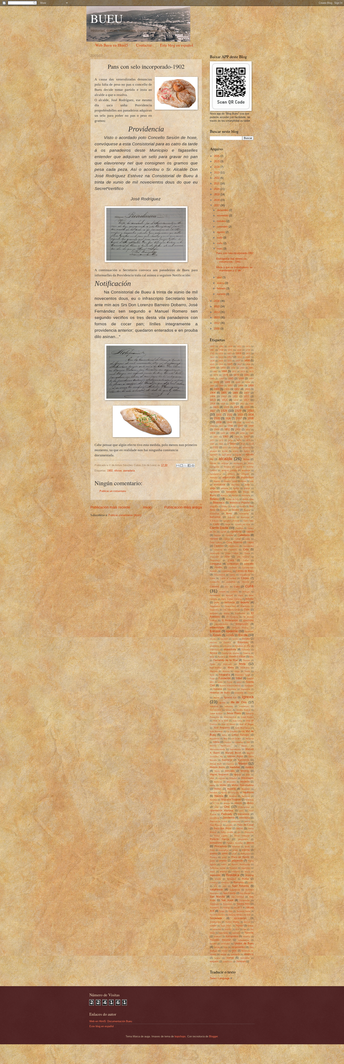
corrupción (214, 582)
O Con (216, 803)
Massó (242, 763)
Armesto (213, 477)
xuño (220, 243)
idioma (216, 697)
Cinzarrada (215, 560)
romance (214, 882)
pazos (239, 828)
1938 (250, 418)
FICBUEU (244, 668)
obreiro (238, 803)
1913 (212, 399)
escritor (235, 639)
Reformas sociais (218, 868)
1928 (224, 410)
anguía (239, 467)
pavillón (229, 825)
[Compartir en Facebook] (189, 465)
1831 (229, 361)
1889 (227, 382)
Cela (245, 549)
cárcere (214, 539)
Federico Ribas (237, 656)
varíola (217, 947)
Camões (239, 528)
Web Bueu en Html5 (111, 45)
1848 (248, 364)
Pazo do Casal (245, 825)
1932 (229, 414)
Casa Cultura (216, 542)
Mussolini (245, 789)
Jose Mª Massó (228, 724)
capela (250, 531)
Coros (212, 578)
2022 (217, 177)
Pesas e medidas (235, 843)
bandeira (215, 492)
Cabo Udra (248, 521)
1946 (230, 426)
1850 (223, 368)
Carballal (229, 535)
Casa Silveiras (234, 542)
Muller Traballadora (243, 785)
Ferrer (212, 664)
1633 (230, 346)
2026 (217, 156)
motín (212, 785)
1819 (239, 357)
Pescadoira (220, 846)
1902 (110, 470)
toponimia (223, 933)
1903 (247, 389)
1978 (248, 440)
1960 (251, 433)
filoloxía (226, 671)
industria (229, 706)
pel (239, 832)
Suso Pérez (226, 926)
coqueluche (244, 575)
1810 (248, 353)
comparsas (233, 564)
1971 (212, 440)
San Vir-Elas (237, 897)
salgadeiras (216, 889)
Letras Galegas (240, 735)
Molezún (233, 778)
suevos (247, 922)
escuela (213, 642)
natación (235, 792)
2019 (217, 194)
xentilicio (249, 954)
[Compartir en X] (185, 465)
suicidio (213, 926)
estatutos (227, 646)
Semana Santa (243, 911)
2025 (217, 161)
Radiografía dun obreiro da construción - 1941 (231, 260)
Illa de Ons (239, 702)
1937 (239, 418)
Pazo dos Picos (222, 828)
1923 (216, 407)
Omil (216, 807)
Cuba (237, 586)
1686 (221, 350)
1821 (248, 357)
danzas (229, 595)
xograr (217, 958)
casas (250, 542)
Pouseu (213, 857)
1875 (251, 371)
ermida (230, 635)
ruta (224, 886)
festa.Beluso (215, 668)
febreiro (221, 288)
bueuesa (245, 517)
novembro (223, 215)
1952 (238, 429)
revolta (218, 879)
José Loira (237, 721)
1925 (236, 407)
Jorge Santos (247, 717)
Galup (230, 682)
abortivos (246, 447)
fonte (212, 675)
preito (212, 861)
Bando (246, 492)
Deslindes (214, 610)
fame (212, 657)
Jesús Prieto (234, 713)
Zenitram (241, 961)
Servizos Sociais (217, 915)
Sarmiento (214, 908)
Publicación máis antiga (183, 507)
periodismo (216, 843)
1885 (231, 378)
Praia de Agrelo (240, 857)
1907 (246, 393)
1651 (239, 346)
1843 (212, 364)
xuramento (228, 961)
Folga (237, 671)
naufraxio (248, 792)
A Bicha (234, 447)
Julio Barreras (216, 731)
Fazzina (221, 657)
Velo (226, 947)
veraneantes (238, 947)
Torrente (249, 933)
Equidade (249, 631)
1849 (212, 368)
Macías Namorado (220, 746)
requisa (249, 875)
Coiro (231, 560)
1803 (229, 353)
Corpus (245, 578)
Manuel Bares (233, 753)
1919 (222, 404)
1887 (251, 378)
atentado (235, 485)
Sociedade (216, 918)
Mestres (244, 771)
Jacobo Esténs (243, 710)
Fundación (225, 678)
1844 (220, 364)
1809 (238, 353)
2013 (217, 317)
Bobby (225, 506)
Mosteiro (245, 781)
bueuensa (244, 513)
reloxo (247, 871)
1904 (212, 392)
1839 (247, 360)
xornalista (245, 958)
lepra (224, 735)
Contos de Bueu (245, 571)
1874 (242, 371)
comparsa (215, 563)
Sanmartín (227, 904)
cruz (227, 587)
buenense (214, 513)
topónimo (236, 933)
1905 (224, 392)
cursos (222, 592)
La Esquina (232, 731)
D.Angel (246, 592)
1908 (212, 396)
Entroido (215, 631)
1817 (230, 357)
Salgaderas (235, 890)
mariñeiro (227, 760)
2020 (217, 189)
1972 (221, 440)
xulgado (214, 961)
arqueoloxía (228, 477)
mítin (212, 778)
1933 (240, 414)
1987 (212, 444)
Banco (236, 488)
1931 (219, 414)
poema (246, 850)
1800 (220, 353)
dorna (226, 613)
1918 (212, 403)
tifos (237, 929)
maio (220, 248)
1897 (230, 385)
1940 (229, 422)
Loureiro (227, 742)
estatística (214, 646)
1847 (239, 364)
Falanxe (246, 653)
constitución (226, 571)
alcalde (225, 458)
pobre (235, 850)
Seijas (222, 911)
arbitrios (231, 474)
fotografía (224, 674)
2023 (217, 172)
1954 (212, 433)
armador (245, 474)
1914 (224, 399)
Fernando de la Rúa (225, 660)
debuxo (249, 599)
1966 (236, 437)
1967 (246, 436)
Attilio (247, 485)
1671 (248, 346)
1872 (234, 371)
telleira (251, 926)
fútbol (239, 678)
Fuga (212, 678)
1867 (215, 371)
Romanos (239, 882)
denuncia (230, 602)
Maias (244, 746)
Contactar (144, 45)
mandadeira (235, 749)
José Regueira (221, 728)
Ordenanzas (244, 807)
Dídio (247, 609)
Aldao (246, 459)
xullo (220, 237)
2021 (217, 183)
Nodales (213, 800)
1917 (246, 400)
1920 (232, 403)
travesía (246, 936)
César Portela (231, 553)
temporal (217, 929)
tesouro (228, 929)
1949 (216, 429)
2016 (217, 300)
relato (212, 871)
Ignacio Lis (230, 697)
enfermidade (217, 627)
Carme (238, 539)
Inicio (147, 507)
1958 (242, 433)
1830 (220, 361)
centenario (215, 553)
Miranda (237, 775)
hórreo (251, 693)
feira (252, 657)
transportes (232, 936)
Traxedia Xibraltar (220, 940)
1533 (212, 346)
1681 (212, 350)
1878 (225, 375)
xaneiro (221, 293)
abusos (213, 451)
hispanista (245, 689)
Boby (233, 506)
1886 (241, 378)
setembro (223, 226)
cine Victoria (243, 557)
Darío (240, 595)
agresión (214, 455)
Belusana (246, 495)
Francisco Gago (242, 675)
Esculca (227, 642)
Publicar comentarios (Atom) (124, 515)
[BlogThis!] (182, 465)
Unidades (225, 944)
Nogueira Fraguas (231, 799)
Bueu (229, 513)
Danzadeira (215, 595)
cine (227, 556)
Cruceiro (214, 586)
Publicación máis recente (110, 507)
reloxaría (236, 871)
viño (234, 951)
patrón (247, 821)
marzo (221, 283)
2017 (217, 205)
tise (244, 929)
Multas (217, 789)
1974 (230, 440)
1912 (246, 396)
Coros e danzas (228, 578)
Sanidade (214, 904)
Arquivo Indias (230, 481)
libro (225, 738)
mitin (248, 775)
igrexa (248, 696)
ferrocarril (227, 664)
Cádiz (216, 524)
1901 (227, 389)
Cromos (245, 582)
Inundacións (215, 710)
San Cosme (229, 893)
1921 (242, 404)
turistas (213, 944)
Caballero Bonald (231, 521)
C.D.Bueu (214, 521)
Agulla (238, 455)
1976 (239, 440)
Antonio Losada (229, 470)
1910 (224, 396)
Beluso (214, 499)
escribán (224, 639)
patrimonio (235, 821)
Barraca (224, 495)
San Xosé (227, 900)
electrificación (222, 624)
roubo (251, 882)
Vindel (224, 951)
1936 (228, 418)
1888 (216, 382)
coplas (232, 575)
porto (234, 854)
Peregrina (249, 832)
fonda (247, 671)
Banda (247, 488)
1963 (215, 437)
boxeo (235, 510)
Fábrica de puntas (230, 653)
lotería (216, 742)
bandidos (231, 492)
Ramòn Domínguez (241, 864)
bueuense (215, 517)
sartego (226, 908)
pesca (250, 842)
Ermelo (217, 635)
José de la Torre (220, 721)
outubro (221, 221)
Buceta (247, 510)
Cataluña (233, 550)
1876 (215, 375)
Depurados (215, 606)
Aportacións (215, 474)
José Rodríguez (242, 728)
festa (242, 663)
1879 (236, 375)
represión (215, 875)
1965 (226, 436)
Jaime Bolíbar (216, 713)
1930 (250, 410)
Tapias (239, 925)
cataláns (218, 550)
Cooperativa (219, 575)
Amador (227, 467)
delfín (216, 602)
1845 (230, 364)
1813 (220, 357)
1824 (212, 361)
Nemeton (246, 796)
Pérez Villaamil (242, 836)
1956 (232, 433)
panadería (214, 818)
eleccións (248, 620)
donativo (214, 613)
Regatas (233, 868)
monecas (218, 782)
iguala (222, 702)
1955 (222, 433)
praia (224, 857)
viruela (223, 954)
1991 (221, 444)
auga (212, 488)
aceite (225, 451)
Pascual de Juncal (218, 821)
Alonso (213, 463)
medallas (235, 767)
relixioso (223, 871)
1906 (235, 392)
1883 (212, 378)
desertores (245, 606)
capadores (236, 531)
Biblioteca (218, 502)
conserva (233, 567)
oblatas (226, 803)
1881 (247, 375)
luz (248, 742)
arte (252, 481)
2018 (217, 200)
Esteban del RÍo (242, 646)
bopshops (180, 1036)
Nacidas (213, 792)
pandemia (229, 817)
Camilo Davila (219, 527)
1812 (212, 357)
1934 (251, 414)
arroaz (243, 481)
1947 (240, 426)
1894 (247, 382)
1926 (247, 407)
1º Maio (231, 444)
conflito (218, 567)
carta (247, 539)
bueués (231, 517)
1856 (233, 368)
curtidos (233, 592)
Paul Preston (216, 825)
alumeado (238, 463)
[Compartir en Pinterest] (193, 465)
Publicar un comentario (113, 491)
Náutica (218, 795)
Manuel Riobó (235, 756)
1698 (239, 350)
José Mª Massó (246, 724)
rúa (215, 886)
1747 (212, 353)
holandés (239, 693)
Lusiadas (239, 742)
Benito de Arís (232, 499)
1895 (212, 386)
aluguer (224, 463)
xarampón (235, 954)
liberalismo (214, 738)
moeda (221, 778)
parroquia (244, 818)
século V (238, 908)
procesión (237, 860)
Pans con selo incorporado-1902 (234, 253)
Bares (213, 495)
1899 (251, 385)
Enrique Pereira (241, 628)
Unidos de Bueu (244, 943)
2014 (217, 312)
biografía (214, 506)
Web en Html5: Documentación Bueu (110, 1021)
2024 (217, 166)
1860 (242, 368)
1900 (216, 389)
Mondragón (247, 778)
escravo (213, 639)
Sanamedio (244, 900)
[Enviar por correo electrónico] (178, 465)
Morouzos (231, 782)
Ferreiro (246, 660)
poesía (213, 853)
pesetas (236, 846)
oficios (118, 470)
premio (223, 861)
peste (247, 846)
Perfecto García (219, 839)
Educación (240, 613)
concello (249, 563)
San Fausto (245, 893)
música (231, 788)
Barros (235, 495)
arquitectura (247, 477)
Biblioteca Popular (240, 503)
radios (224, 864)
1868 (224, 371)
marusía (230, 764)
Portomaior (246, 854)
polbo (225, 853)
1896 (221, 386)
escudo (246, 639)
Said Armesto (240, 885)
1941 (239, 422)
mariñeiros (243, 760)
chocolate (214, 557)
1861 (251, 368)
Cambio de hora (242, 524)
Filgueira (214, 671)
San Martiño (217, 896)
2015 (217, 306)
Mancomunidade (217, 749)
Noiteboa (249, 800)
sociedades (240, 918)
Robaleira (231, 879)
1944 (212, 426)
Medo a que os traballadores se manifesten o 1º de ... (234, 269)
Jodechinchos (230, 717)
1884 (221, 378)
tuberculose (243, 940)
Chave (247, 553)
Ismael (229, 710)
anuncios (246, 470)
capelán (217, 535)
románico (225, 882)
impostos (214, 706)
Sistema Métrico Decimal (239, 915)
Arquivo (216, 481)
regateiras (245, 868)
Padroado (226, 814)
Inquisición (244, 706)
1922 (251, 404)
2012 (217, 323)
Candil (223, 532)
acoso (235, 451)
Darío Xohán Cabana (231, 599)
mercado (230, 771)
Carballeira (243, 535)
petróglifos (223, 850)
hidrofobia (231, 689)
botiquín (224, 510)
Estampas (243, 642)
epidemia (232, 631)
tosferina (218, 936)
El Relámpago (230, 620)
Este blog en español (176, 45)
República (232, 875)
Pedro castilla (227, 832)
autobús (224, 488)
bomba (242, 506)
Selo (231, 911)
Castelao (219, 546)
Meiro (217, 771)
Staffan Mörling (232, 922)
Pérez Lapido (221, 836)
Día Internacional (231, 610)
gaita (220, 682)
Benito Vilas (248, 499)
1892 (238, 382)
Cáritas (226, 539)
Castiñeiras (233, 546)
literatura (250, 738)
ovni (241, 811)
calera (227, 524)
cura (249, 586)
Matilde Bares (217, 767)
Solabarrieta (215, 922)
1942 (248, 422)
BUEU (106, 18)
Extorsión (246, 649)
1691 (230, 350)
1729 (248, 350)
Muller (223, 785)
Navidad (233, 796)
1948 (251, 426)
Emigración (242, 624)
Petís (212, 850)
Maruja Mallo (216, 764)
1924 (226, 407)
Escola (242, 635)
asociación (219, 484)
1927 (212, 410)
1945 (221, 426)
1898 (240, 385)
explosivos (214, 649)
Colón (245, 560)
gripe (239, 682)
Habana (217, 689)
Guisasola (249, 686)
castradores (248, 546)
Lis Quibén (236, 738)
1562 (221, 346)
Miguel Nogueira (219, 774)
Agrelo (247, 451)
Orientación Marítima (221, 810)
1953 (247, 429)
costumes (230, 582)
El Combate (232, 617)
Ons (227, 806)
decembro (223, 210)
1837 (238, 361)
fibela (231, 667)
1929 (238, 410)
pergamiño (243, 839)
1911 (235, 396)
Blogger (213, 1036)
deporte (244, 602)
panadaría (129, 470)
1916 (236, 400)
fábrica (213, 653)
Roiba (245, 879)
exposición (230, 649)
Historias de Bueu (220, 692)
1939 (219, 422)
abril (220, 277)
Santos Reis (243, 904)
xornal (230, 957)
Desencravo (230, 606)
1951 (227, 429)
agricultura (227, 455)
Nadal (224, 792)
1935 (217, 418)
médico (249, 767)
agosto (221, 232)
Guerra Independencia (230, 686)
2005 (217, 328)
